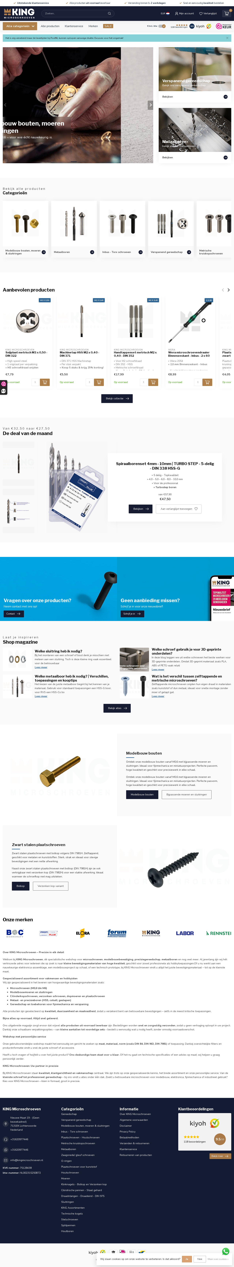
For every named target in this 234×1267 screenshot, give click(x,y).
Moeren (65, 1178)
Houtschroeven (70, 1172)
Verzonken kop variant (51, 886)
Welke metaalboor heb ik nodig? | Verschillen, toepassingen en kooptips (72, 678)
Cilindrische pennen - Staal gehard (81, 1190)
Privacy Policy (127, 1131)
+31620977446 (19, 1139)
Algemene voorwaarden (134, 1120)
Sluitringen (67, 1202)
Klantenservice (74, 26)
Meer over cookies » (218, 1259)
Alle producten (50, 26)
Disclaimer (126, 1126)
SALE (108, 26)
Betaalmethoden (129, 1137)
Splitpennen (68, 1225)
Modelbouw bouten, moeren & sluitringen (85, 1126)
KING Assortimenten (73, 1208)
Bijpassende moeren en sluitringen (187, 794)
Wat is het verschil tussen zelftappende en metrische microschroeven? (187, 678)
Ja (187, 1259)
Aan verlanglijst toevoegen (176, 509)
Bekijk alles (114, 708)
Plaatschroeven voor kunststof (79, 1167)
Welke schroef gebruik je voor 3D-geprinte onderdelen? (186, 651)
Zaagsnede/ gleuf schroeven (78, 1155)
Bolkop (21, 886)
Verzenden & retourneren (134, 1143)
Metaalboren (68, 1149)
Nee (199, 1259)
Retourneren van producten (136, 1155)
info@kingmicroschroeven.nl (26, 1160)
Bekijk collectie (114, 398)
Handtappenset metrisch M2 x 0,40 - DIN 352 (135, 354)
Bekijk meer (217, 1156)
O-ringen (66, 1161)
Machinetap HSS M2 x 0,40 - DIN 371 (79, 354)
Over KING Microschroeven (135, 1114)
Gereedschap (69, 1114)
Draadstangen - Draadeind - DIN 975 (82, 1196)
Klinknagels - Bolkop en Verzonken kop (84, 1184)
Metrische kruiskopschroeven (78, 1143)
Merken (93, 26)
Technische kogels (72, 1213)
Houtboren (67, 1231)
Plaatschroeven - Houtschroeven (80, 1137)
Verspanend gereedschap (76, 1120)
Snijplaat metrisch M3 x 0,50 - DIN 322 (26, 354)
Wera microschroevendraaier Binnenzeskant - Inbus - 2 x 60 (189, 354)
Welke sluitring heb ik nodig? (58, 651)
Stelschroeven (69, 1219)
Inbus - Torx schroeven (74, 1131)
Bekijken (138, 509)
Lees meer (41, 667)
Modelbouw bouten (142, 794)
